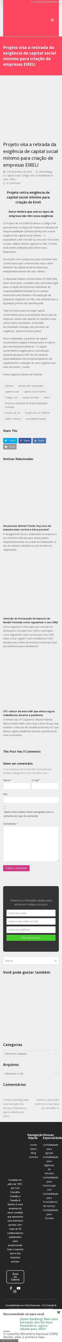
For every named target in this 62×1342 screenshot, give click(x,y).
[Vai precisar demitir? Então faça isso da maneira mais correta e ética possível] (31, 494)
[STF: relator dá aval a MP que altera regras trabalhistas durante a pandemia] (31, 679)
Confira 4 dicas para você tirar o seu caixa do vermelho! (47, 1104)
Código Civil (28, 175)
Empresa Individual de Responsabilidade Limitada (26, 405)
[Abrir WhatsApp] (54, 1334)
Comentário (10, 823)
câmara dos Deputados (30, 385)
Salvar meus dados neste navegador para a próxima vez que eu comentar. (28, 814)
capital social (13, 175)
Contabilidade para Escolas (50, 1214)
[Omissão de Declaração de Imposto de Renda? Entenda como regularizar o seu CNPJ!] (31, 586)
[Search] (31, 961)
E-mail (36, 780)
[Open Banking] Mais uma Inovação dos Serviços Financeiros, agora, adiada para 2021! (16, 1108)
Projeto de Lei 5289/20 (37, 412)
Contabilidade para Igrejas (50, 1149)
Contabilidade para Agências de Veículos (50, 1165)
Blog (33, 1152)
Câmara (9, 385)
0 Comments (14, 183)
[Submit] (56, 960)
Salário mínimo (13, 418)
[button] (52, 19)
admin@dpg (45, 171)
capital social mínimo (34, 391)
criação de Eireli (30, 397)
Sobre (33, 1148)
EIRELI (12, 179)
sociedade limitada (36, 418)
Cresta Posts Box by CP (9, 1341)
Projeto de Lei (12, 412)
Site (5, 794)
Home (33, 1144)
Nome (7, 780)
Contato (33, 1157)
